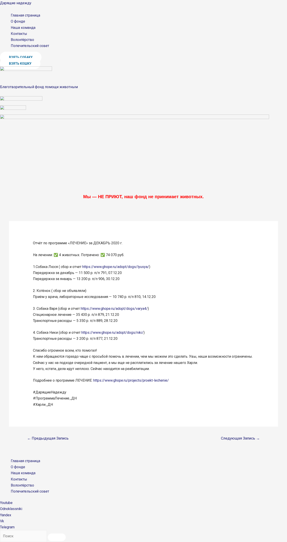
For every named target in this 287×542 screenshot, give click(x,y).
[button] (20, 57)
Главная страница (25, 15)
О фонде (18, 21)
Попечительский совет (30, 46)
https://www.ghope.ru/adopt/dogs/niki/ (112, 332)
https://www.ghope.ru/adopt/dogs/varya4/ (114, 308)
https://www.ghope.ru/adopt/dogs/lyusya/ (115, 267)
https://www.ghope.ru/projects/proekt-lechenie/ (131, 380)
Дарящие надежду (15, 3)
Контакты (19, 34)
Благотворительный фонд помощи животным (39, 87)
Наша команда (23, 28)
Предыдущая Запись (48, 438)
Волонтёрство (22, 40)
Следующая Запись (240, 438)
